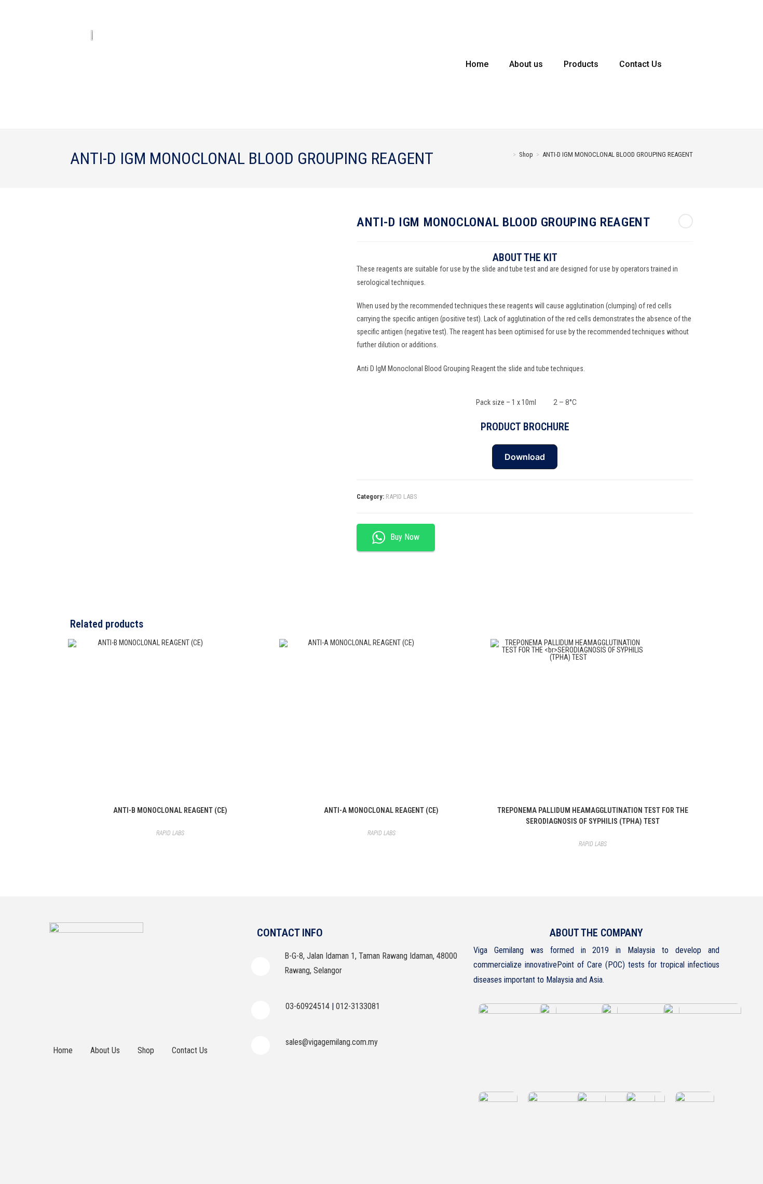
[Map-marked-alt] (176, 1013)
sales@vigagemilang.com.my (331, 1042)
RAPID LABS (401, 496)
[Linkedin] (119, 1013)
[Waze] (148, 1013)
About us (526, 64)
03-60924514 (307, 1006)
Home (477, 64)
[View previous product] (685, 221)
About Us (105, 1050)
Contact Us (640, 64)
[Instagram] (91, 1013)
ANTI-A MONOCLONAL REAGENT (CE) (381, 810)
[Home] (507, 154)
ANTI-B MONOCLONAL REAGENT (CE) (170, 810)
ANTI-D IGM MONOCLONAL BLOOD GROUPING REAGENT (617, 154)
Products (581, 64)
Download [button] (525, 457)
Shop (146, 1050)
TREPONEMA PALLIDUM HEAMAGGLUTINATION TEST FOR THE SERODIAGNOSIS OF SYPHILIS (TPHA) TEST (592, 815)
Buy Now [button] (404, 537)
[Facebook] (62, 1013)
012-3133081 (358, 1006)
